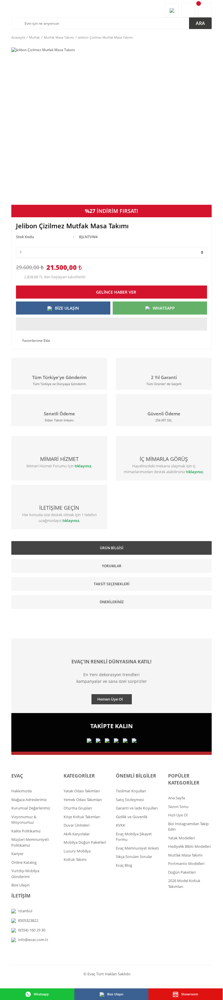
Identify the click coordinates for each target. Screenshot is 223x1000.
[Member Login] (188, 10)
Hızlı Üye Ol (178, 815)
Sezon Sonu (178, 806)
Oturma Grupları (78, 808)
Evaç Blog (124, 865)
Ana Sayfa (176, 797)
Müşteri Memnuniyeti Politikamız (30, 842)
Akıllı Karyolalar (77, 833)
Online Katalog (24, 862)
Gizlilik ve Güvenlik (132, 816)
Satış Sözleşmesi (130, 799)
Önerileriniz (112, 601)
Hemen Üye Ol (110, 699)
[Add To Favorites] (33, 340)
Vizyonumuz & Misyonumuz (23, 819)
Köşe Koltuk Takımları (82, 816)
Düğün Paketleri (182, 872)
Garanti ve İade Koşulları (137, 808)
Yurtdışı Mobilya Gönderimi (25, 873)
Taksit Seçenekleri (112, 583)
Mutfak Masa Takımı (185, 855)
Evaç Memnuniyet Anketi (137, 848)
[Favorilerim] (172, 10)
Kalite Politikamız (26, 831)
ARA (200, 23)
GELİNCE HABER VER (116, 292)
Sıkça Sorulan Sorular (134, 856)
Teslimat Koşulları (131, 790)
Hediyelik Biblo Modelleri (189, 846)
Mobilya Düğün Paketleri (85, 842)
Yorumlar (111, 565)
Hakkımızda (21, 790)
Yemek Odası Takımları (83, 799)
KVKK (120, 825)
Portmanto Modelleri (186, 863)
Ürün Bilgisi (111, 547)
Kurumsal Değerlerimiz (30, 808)
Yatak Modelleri (181, 838)
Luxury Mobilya (77, 851)
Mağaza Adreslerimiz (29, 799)
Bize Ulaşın (20, 885)
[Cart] (205, 10)
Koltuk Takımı (75, 859)
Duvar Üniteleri (76, 825)
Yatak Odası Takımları (82, 790)
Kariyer (17, 853)
